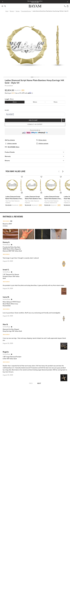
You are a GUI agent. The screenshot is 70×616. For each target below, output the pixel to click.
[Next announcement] (67, 2)
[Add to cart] (22, 193)
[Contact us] (65, 6)
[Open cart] (68, 6)
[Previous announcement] (3, 2)
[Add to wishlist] (63, 120)
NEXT (39, 383)
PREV (31, 383)
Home (6, 11)
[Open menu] (2, 6)
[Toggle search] (5, 6)
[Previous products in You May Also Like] (59, 171)
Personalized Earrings (26, 11)
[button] (35, 131)
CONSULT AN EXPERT (35, 124)
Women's (12, 11)
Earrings (17, 11)
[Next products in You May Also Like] (63, 171)
